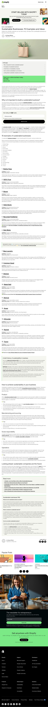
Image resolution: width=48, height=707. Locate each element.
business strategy (28, 102)
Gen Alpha (26, 128)
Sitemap (30, 699)
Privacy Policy (37, 625)
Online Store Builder (36, 684)
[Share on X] (43, 542)
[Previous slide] (20, 571)
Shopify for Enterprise (6, 687)
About (3, 660)
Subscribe (24, 622)
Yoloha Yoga (7, 169)
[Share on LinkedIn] (45, 542)
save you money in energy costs (37, 107)
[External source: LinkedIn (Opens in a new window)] (17, 704)
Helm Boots (7, 205)
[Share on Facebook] (40, 542)
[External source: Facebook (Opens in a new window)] (3, 704)
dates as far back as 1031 (13, 360)
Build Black (19, 687)
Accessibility (19, 691)
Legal (3, 673)
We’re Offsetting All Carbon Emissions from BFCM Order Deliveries (19, 491)
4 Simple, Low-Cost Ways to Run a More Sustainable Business (18, 481)
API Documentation (36, 663)
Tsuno (6, 342)
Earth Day (5, 366)
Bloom (5, 191)
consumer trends (7, 127)
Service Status (5, 676)
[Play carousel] (24, 571)
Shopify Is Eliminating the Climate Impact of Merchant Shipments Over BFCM (21, 487)
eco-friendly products (29, 404)
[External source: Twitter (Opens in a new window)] (5, 704)
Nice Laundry (8, 251)
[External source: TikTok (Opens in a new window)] (14, 704)
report (40, 466)
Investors (4, 663)
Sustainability (20, 684)
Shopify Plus (4, 684)
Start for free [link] (24, 121)
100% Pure (7, 179)
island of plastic (33, 89)
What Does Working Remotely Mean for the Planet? (16, 482)
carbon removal (5, 435)
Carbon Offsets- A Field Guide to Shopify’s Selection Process (18, 489)
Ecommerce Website (36, 691)
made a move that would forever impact (12, 370)
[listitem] (24, 561)
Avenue (6, 298)
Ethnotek (7, 319)
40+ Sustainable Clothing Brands (28, 245)
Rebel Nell (7, 284)
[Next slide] (27, 571)
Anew (6, 308)
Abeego (6, 274)
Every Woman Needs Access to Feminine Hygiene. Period (21, 352)
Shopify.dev (34, 660)
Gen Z (20, 128)
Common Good (8, 263)
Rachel (6, 330)
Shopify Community (21, 673)
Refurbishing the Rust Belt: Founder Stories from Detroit (28, 294)
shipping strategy (13, 526)
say (20, 467)
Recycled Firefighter (10, 217)
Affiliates (4, 670)
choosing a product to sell (11, 397)
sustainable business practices (29, 388)
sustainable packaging (33, 458)
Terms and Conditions (27, 625)
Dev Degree (34, 667)
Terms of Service (15, 699)
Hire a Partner (20, 667)
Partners (4, 667)
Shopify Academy (21, 670)
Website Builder (35, 687)
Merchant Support (21, 660)
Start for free (40, 2)
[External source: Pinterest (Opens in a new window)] (19, 704)
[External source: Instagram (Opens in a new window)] (11, 704)
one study (15, 132)
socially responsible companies (23, 436)
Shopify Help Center (21, 663)
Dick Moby (7, 230)
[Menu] (45, 2)
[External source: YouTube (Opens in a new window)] (8, 704)
